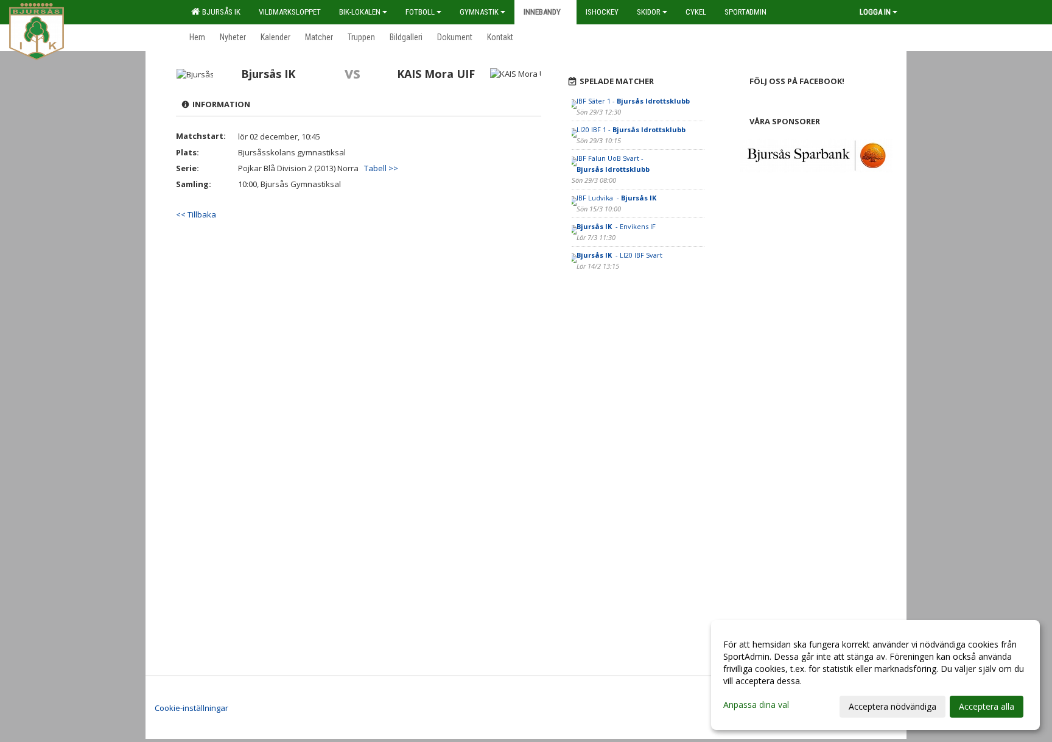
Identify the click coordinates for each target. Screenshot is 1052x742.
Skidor (649, 11)
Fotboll (420, 11)
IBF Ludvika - (617, 197)
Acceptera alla (986, 706)
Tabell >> (381, 168)
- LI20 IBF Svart (619, 255)
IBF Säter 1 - (633, 100)
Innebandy (542, 11)
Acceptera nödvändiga (892, 706)
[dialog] (875, 675)
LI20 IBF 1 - (631, 129)
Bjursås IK (219, 11)
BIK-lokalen (359, 11)
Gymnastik (479, 11)
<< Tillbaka (196, 214)
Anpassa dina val (756, 704)
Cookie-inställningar (191, 707)
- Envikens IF (617, 226)
